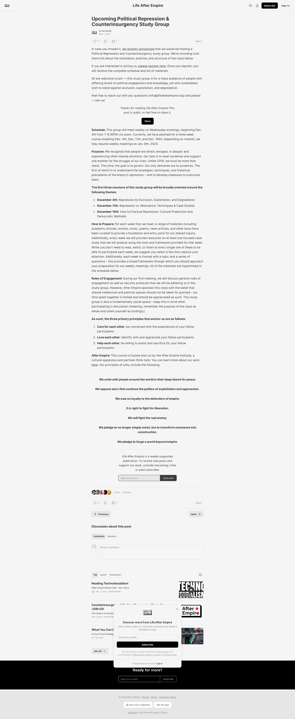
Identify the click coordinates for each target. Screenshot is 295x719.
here (95, 365)
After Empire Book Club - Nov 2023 (110, 587)
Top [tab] (95, 574)
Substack (132, 712)
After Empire (105, 31)
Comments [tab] (98, 536)
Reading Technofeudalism (110, 583)
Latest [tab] (103, 574)
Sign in (285, 5)
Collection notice (167, 697)
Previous (103, 514)
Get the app (162, 704)
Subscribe (269, 5)
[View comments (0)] (105, 41)
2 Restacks (126, 492)
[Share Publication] (257, 5)
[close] (177, 608)
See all (98, 651)
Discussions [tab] (115, 574)
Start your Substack (139, 704)
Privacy (145, 697)
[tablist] (105, 536)
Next (194, 514)
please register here (152, 66)
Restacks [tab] (111, 536)
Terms (154, 697)
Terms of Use (162, 651)
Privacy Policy (171, 654)
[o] (191, 590)
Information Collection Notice (146, 654)
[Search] (250, 5)
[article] (147, 589)
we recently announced (138, 49)
